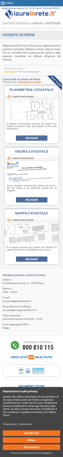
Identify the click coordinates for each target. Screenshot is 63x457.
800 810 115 (38, 347)
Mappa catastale (31, 213)
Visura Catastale (31, 151)
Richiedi (32, 138)
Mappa (6, 327)
